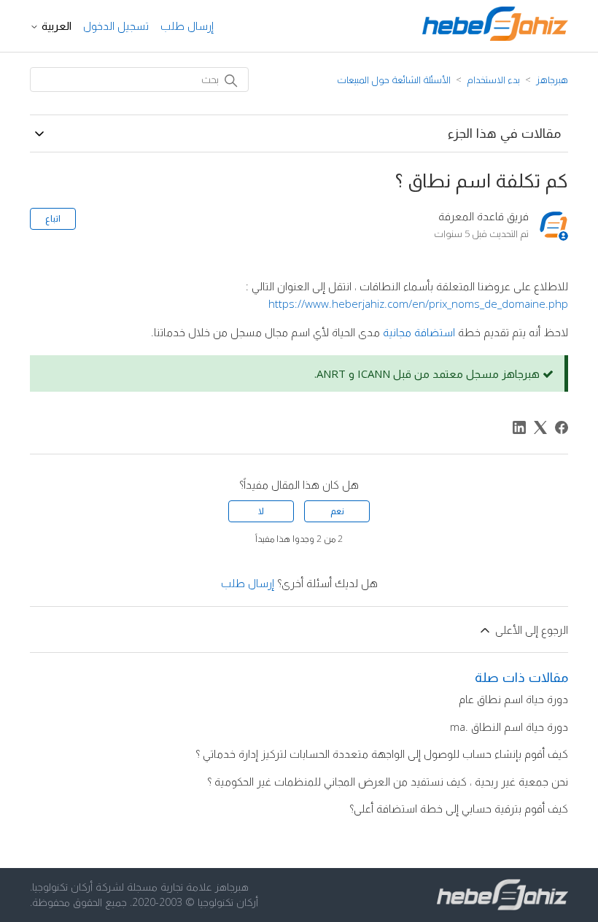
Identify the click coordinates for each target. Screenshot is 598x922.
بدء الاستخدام (493, 79)
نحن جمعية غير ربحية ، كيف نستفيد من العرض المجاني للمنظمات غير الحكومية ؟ (387, 781)
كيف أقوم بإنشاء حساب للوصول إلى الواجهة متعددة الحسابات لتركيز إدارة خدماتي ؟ (381, 753)
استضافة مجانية (419, 332)
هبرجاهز (552, 79)
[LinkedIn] (519, 427)
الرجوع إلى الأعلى (530, 629)
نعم (337, 511)
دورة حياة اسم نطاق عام (513, 699)
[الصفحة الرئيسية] (495, 36)
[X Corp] (540, 427)
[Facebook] (561, 427)
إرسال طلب (187, 25)
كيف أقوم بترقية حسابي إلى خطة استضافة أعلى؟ (458, 808)
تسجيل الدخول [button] (116, 25)
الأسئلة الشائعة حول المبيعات (394, 79)
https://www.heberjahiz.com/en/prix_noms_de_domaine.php (418, 303)
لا (261, 511)
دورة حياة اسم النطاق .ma (509, 726)
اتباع (53, 218)
